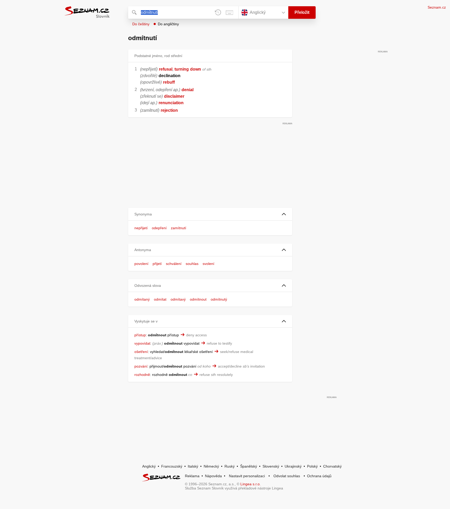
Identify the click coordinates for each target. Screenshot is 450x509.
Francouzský (171, 466)
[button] (210, 214)
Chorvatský (332, 466)
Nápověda (213, 476)
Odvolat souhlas (286, 476)
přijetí (157, 264)
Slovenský (270, 466)
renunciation (171, 103)
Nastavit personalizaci (247, 476)
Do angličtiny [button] (168, 24)
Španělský (248, 466)
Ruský (229, 466)
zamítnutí (178, 228)
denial (187, 90)
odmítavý (178, 299)
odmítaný (142, 299)
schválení (174, 264)
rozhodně (142, 375)
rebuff (169, 82)
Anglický (149, 466)
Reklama (192, 476)
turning (181, 69)
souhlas (192, 264)
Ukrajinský (293, 466)
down (195, 69)
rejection (169, 110)
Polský (312, 466)
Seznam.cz (437, 7)
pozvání (140, 366)
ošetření (141, 352)
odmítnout (198, 299)
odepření (159, 228)
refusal (165, 69)
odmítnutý (219, 299)
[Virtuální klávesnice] (229, 12)
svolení (208, 264)
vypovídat (142, 343)
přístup (140, 335)
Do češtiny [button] (140, 24)
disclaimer (174, 96)
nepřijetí (141, 228)
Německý (211, 466)
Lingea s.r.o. (250, 484)
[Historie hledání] (218, 12)
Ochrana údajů (319, 476)
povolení (141, 264)
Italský (193, 466)
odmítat (160, 299)
